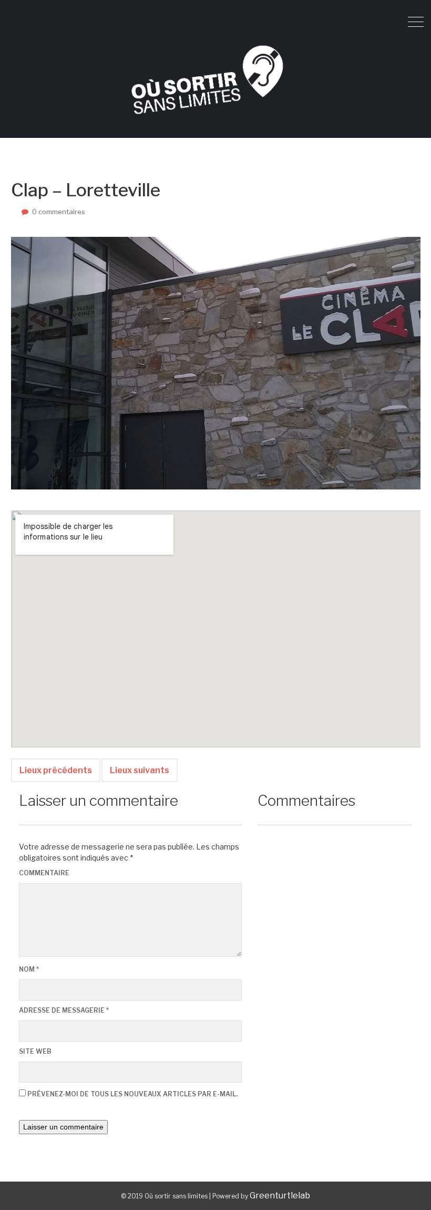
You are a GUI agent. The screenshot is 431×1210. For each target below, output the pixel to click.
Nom (29, 969)
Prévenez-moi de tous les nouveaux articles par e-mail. (132, 1094)
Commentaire (44, 873)
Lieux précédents (55, 770)
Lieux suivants (139, 770)
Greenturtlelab (280, 1196)
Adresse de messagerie (64, 1010)
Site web (35, 1051)
